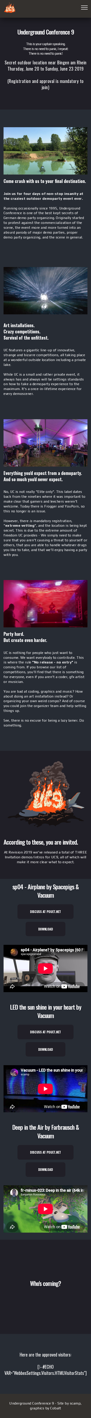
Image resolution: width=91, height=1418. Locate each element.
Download (45, 929)
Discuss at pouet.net (45, 911)
